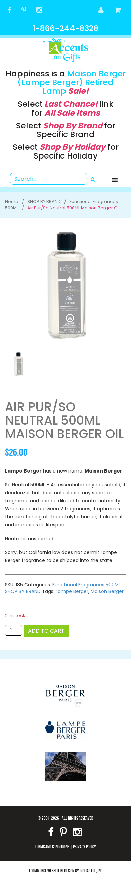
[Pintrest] (24, 10)
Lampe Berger (72, 591)
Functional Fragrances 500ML (86, 584)
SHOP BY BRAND (23, 591)
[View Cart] (118, 10)
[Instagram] (39, 10)
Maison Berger (107, 591)
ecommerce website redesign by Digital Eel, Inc (65, 870)
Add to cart (46, 631)
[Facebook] (9, 10)
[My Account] (101, 10)
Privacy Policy (84, 846)
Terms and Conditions (52, 846)
